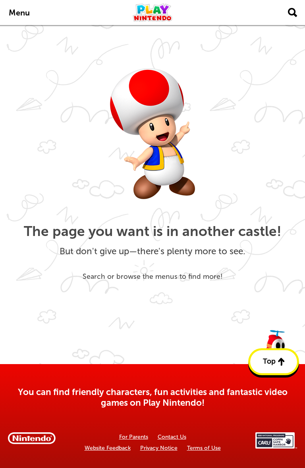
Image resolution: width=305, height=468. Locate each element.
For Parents (133, 437)
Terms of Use (204, 448)
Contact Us (172, 437)
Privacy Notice (159, 448)
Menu (19, 12)
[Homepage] (152, 12)
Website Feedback (108, 448)
